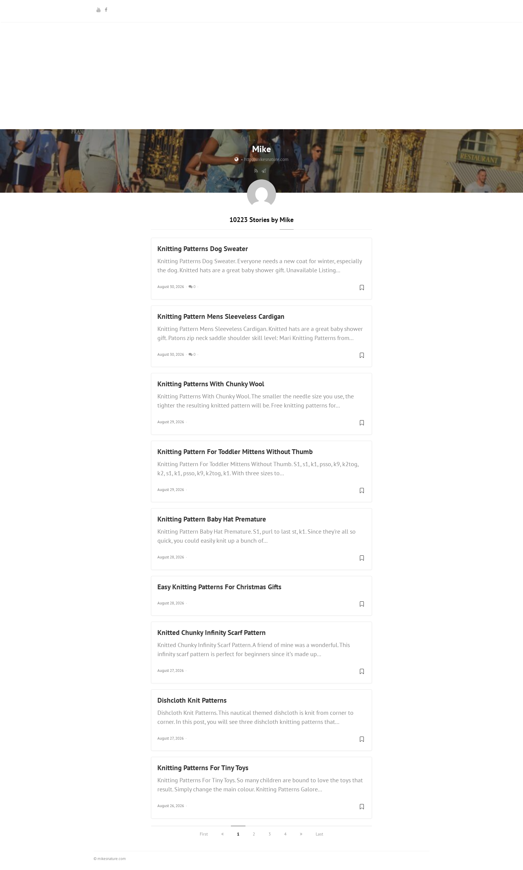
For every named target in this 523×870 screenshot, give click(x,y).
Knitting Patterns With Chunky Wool (210, 383)
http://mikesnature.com (266, 159)
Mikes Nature (261, 10)
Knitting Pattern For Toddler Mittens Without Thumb (235, 451)
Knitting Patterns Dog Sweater (202, 248)
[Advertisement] (261, 99)
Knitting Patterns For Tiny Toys (202, 767)
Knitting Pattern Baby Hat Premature (211, 518)
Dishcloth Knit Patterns (192, 700)
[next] (301, 834)
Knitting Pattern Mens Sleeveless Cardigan (221, 316)
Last (319, 834)
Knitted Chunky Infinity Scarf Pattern (211, 632)
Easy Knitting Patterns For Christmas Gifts (219, 586)
